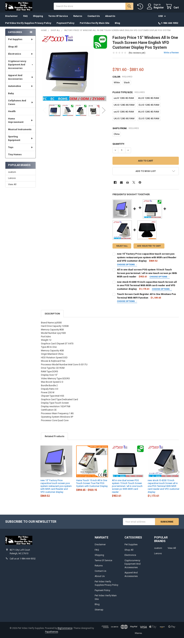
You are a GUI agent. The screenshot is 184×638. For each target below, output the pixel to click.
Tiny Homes (15, 154)
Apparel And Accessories (15, 77)
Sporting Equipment (14, 138)
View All (12, 184)
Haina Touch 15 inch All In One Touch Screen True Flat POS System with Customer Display (92, 483)
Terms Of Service (58, 16)
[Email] (121, 182)
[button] (145, 171)
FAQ (25, 16)
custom (12, 172)
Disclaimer (11, 16)
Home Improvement (15, 120)
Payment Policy (65, 23)
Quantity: (118, 144)
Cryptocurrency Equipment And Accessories (17, 64)
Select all (122, 246)
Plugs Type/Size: (128, 92)
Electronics (14, 53)
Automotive (14, 86)
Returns (77, 16)
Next (103, 110)
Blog (117, 23)
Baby (11, 93)
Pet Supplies (15, 39)
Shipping (38, 16)
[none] (74, 68)
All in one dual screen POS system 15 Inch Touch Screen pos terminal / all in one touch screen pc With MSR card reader (147, 273)
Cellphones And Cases (17, 102)
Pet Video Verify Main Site (94, 23)
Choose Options (126, 264)
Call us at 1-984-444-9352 (23, 558)
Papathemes (51, 631)
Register (159, 7)
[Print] (127, 182)
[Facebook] (115, 182)
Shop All (12, 46)
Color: (122, 76)
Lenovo (12, 178)
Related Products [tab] (54, 436)
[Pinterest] (139, 182)
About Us (110, 16)
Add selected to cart (149, 246)
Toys (10, 147)
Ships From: (125, 128)
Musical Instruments (19, 129)
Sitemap (99, 609)
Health (12, 111)
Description (52, 313)
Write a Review (171, 52)
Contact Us (94, 16)
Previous (44, 110)
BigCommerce (65, 628)
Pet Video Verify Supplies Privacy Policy (28, 23)
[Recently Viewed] (141, 6)
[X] (133, 182)
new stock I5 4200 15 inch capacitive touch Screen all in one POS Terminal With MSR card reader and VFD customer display (147, 285)
